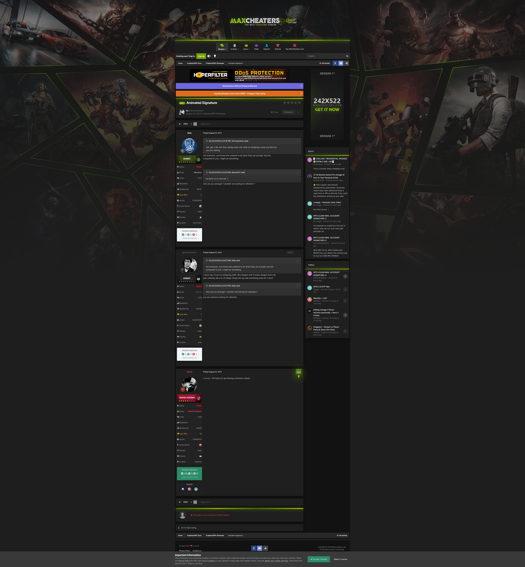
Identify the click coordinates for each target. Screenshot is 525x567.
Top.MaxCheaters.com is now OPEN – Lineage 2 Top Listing (239, 93)
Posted (332, 164)
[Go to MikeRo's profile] (309, 328)
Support (266, 49)
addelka (316, 301)
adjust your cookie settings (276, 561)
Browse (221, 49)
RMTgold (317, 318)
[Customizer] (209, 56)
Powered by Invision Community (332, 549)
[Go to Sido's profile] (189, 145)
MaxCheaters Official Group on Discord (240, 86)
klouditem (320, 180)
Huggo (319, 205)
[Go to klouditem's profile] (309, 176)
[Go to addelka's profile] (309, 299)
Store (245, 49)
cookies (211, 561)
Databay (319, 164)
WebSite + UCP (320, 298)
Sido (189, 133)
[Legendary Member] (189, 489)
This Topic (337, 56)
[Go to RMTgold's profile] (309, 311)
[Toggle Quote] (207, 141)
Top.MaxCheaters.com (295, 49)
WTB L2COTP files (321, 287)
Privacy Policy (184, 551)
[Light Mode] (215, 56)
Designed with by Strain (189, 546)
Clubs (256, 49)
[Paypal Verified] (183, 489)
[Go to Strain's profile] (189, 384)
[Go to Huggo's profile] (309, 203)
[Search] (347, 56)
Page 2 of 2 (205, 124)
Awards (278, 49)
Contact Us (197, 551)
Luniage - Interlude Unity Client (327, 202)
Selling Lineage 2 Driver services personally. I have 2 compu (326, 312)
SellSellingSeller (322, 243)
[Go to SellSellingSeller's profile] (309, 239)
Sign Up (201, 56)
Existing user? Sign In (185, 56)
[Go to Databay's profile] (309, 160)
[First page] (179, 124)
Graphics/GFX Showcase (214, 113)
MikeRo (316, 332)
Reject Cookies (340, 559)
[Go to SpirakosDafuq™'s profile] (182, 112)
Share (275, 112)
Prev (185, 124)
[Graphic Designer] (196, 489)
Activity (234, 49)
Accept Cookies (319, 559)
